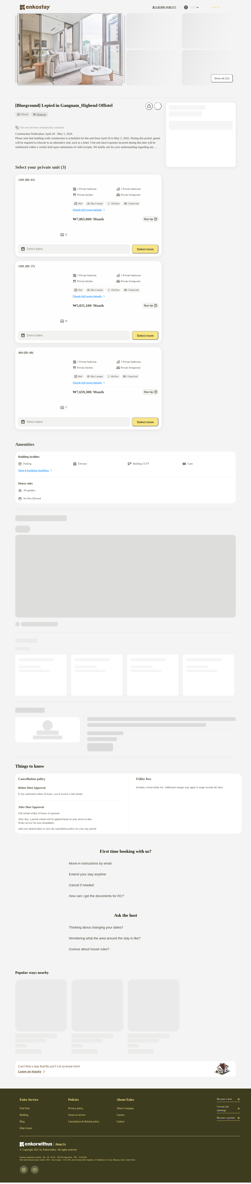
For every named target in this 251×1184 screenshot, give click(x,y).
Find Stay (25, 1108)
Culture (120, 1121)
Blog (22, 1121)
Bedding (24, 1115)
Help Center (26, 1128)
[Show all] (70, 49)
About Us (60, 1144)
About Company (125, 1108)
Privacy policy (75, 1108)
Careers (120, 1115)
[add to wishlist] (155, 181)
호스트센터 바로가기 (164, 7)
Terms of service (76, 1115)
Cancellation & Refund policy (83, 1121)
